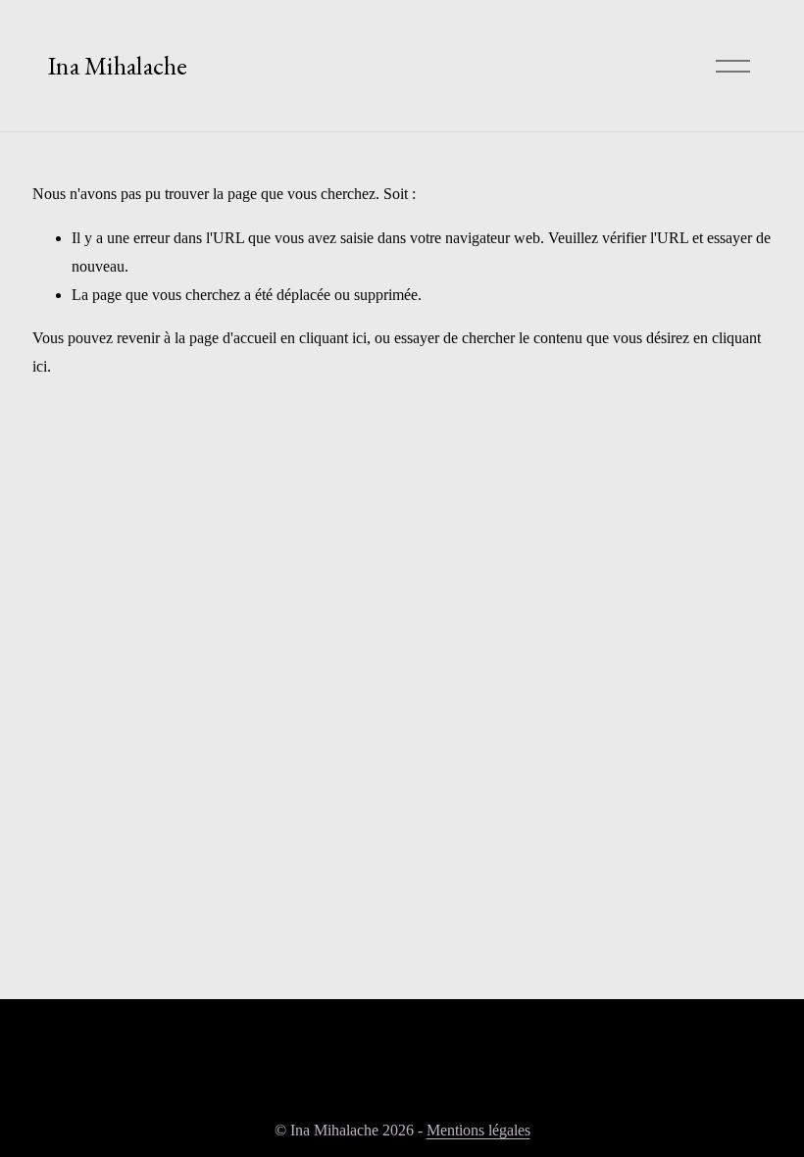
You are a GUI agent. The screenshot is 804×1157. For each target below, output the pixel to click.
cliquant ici (333, 337)
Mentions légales (478, 1130)
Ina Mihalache (117, 65)
